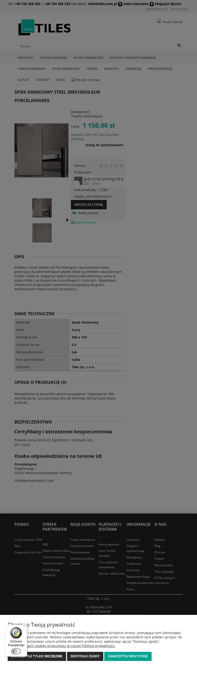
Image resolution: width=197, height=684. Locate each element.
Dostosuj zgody (85, 656)
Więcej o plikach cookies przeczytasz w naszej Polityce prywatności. (62, 645)
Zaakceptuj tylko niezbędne (36, 656)
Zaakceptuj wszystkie (128, 656)
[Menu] (24, 627)
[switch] (16, 651)
